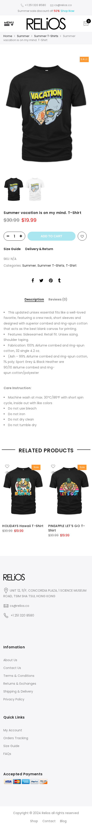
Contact (49, 821)
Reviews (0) (57, 299)
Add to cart (51, 236)
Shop (34, 821)
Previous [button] (14, 113)
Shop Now (67, 11)
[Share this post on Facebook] (32, 281)
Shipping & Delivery (18, 691)
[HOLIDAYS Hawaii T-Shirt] (23, 490)
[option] (46, 113)
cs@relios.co (19, 606)
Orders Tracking (15, 738)
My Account (12, 730)
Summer (23, 36)
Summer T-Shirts (46, 36)
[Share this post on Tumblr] (59, 281)
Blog (63, 821)
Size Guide (12, 249)
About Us (10, 660)
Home (7, 36)
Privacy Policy (13, 699)
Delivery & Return (39, 249)
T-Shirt (71, 265)
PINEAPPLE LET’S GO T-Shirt (66, 528)
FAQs (7, 754)
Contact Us (12, 668)
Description (34, 300)
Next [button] (81, 113)
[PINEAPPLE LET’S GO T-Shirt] (69, 490)
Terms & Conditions (18, 675)
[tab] (34, 299)
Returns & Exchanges (19, 683)
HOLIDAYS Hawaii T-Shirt (23, 526)
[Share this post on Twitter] (41, 281)
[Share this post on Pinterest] (51, 281)
